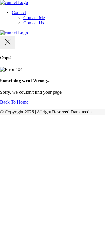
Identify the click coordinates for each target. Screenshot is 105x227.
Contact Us (33, 22)
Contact (19, 12)
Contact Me (34, 17)
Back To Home (14, 102)
